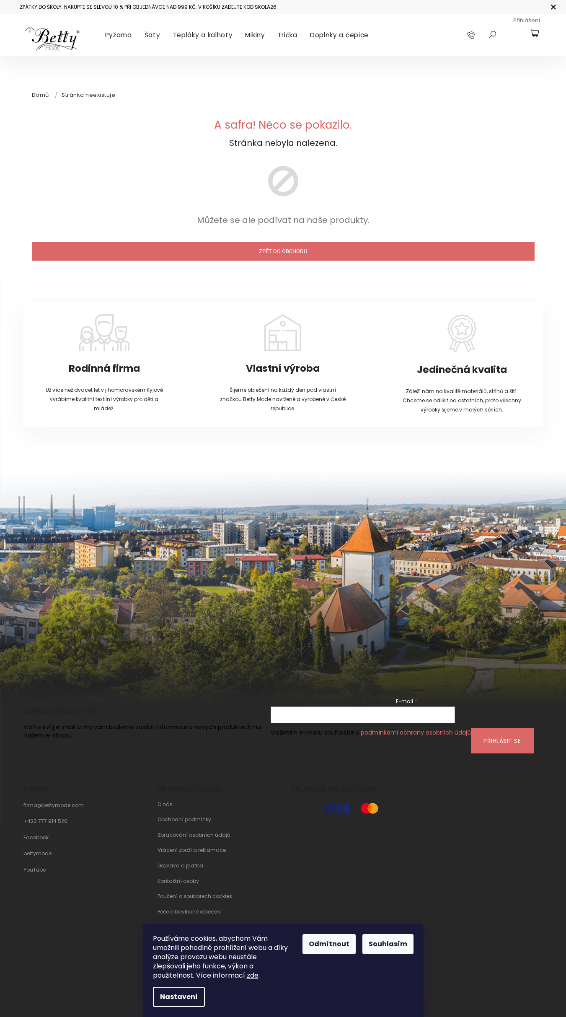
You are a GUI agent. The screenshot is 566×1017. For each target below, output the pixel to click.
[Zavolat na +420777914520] (479, 35)
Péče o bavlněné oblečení (190, 911)
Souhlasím (388, 944)
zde (252, 975)
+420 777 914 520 (45, 821)
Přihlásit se (502, 741)
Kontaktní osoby (178, 881)
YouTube (34, 870)
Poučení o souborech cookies (195, 896)
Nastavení (179, 996)
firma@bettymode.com (53, 805)
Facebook (36, 837)
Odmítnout (329, 944)
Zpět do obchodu (283, 251)
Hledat (492, 34)
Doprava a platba (180, 865)
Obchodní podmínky (184, 819)
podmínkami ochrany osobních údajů (416, 732)
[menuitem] (118, 35)
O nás (165, 804)
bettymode (37, 853)
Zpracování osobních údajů (194, 835)
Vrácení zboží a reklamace (192, 850)
